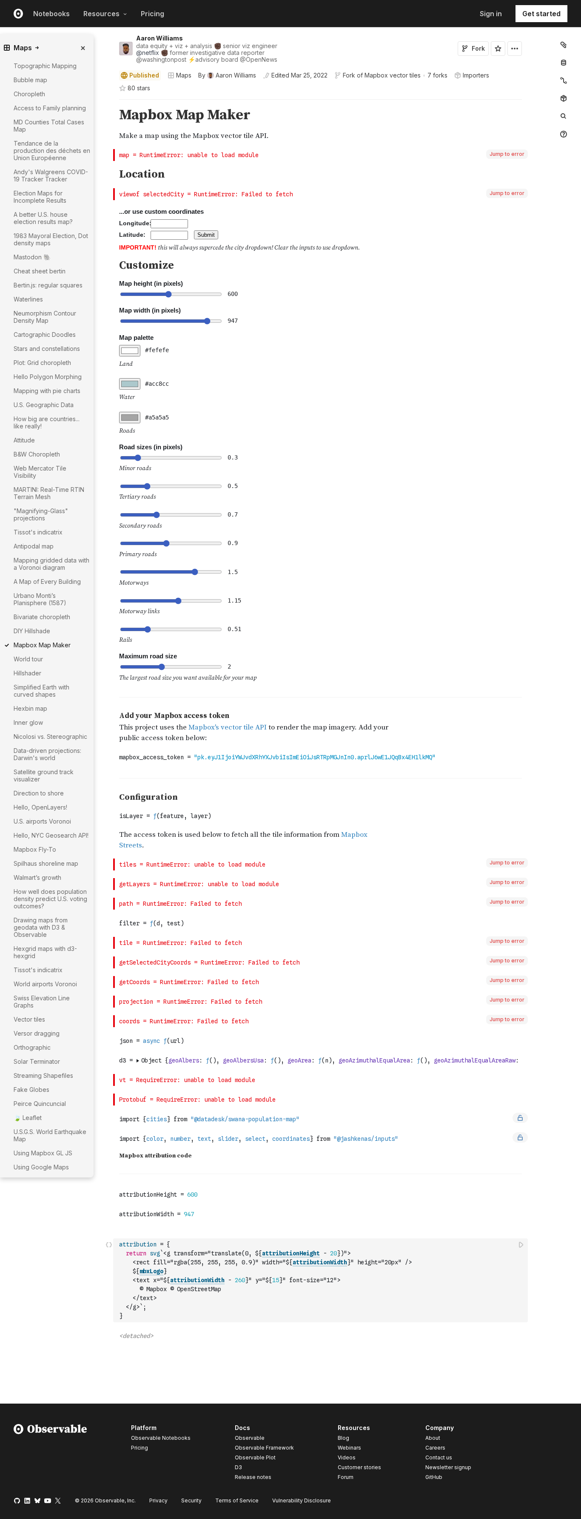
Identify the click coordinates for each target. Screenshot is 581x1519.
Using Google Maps (41, 1167)
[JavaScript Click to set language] (109, 1280)
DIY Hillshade (32, 631)
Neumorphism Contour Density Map (45, 317)
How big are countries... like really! (47, 422)
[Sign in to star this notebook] (498, 48)
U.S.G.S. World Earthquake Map (50, 1135)
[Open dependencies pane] (563, 98)
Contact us (438, 1458)
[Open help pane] (563, 134)
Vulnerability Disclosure (301, 1500)
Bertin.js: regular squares (48, 285)
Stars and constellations (47, 348)
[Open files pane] (563, 44)
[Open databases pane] (563, 62)
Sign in (491, 13)
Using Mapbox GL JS (43, 1153)
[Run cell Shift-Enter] (521, 1244)
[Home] (50, 1454)
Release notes (253, 1477)
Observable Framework (264, 1447)
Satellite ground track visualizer (44, 775)
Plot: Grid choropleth (42, 362)
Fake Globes (31, 1089)
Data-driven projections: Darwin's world (47, 754)
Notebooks (51, 13)
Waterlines (28, 299)
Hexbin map (30, 708)
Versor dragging (37, 1033)
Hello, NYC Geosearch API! (51, 835)
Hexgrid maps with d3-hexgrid (45, 952)
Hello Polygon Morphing (48, 376)
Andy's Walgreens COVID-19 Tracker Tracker (51, 175)
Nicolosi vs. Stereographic (50, 736)
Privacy (158, 1500)
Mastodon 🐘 (32, 257)
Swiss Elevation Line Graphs (42, 1001)
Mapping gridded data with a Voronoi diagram (51, 564)
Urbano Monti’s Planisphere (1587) (40, 599)
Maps (183, 75)
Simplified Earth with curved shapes (41, 690)
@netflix (147, 52)
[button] (109, 103)
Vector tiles (29, 1019)
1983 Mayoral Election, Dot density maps (51, 239)
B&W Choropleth (37, 454)
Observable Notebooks (161, 1438)
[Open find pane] (563, 116)
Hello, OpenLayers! (40, 807)
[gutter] (72, 1194)
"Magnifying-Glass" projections (41, 514)
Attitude (24, 440)
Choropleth (29, 94)
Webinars (349, 1447)
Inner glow (28, 722)
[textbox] (321, 1280)
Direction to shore (39, 793)
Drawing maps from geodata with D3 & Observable (41, 927)
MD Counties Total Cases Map (49, 125)
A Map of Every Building (47, 581)
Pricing (152, 13)
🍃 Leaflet (28, 1117)
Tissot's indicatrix (38, 532)
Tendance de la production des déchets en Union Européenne (52, 150)
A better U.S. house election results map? (43, 218)
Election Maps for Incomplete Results (40, 197)
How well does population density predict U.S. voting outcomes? (50, 899)
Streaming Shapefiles (43, 1075)
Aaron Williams (159, 38)
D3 (238, 1467)
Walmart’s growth (37, 877)
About (432, 1438)
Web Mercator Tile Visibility (40, 472)
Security (191, 1500)
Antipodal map (34, 546)
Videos (347, 1457)
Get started (541, 13)
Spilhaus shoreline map (46, 863)
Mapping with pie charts (47, 390)
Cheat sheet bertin (40, 271)
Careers (435, 1447)
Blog (343, 1438)
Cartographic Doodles (45, 334)
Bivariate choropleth (42, 616)
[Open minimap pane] (563, 80)
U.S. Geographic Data (44, 404)
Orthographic (32, 1047)
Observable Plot (255, 1457)
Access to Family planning (50, 108)
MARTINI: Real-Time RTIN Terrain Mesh (49, 493)
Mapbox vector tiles (393, 75)
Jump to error (507, 154)
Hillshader (27, 673)
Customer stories (359, 1467)
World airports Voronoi (45, 984)
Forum (345, 1477)
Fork (478, 48)
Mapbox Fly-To (35, 849)
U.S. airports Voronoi (42, 821)
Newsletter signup (448, 1467)
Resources (101, 13)
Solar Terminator (37, 1061)
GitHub (433, 1477)
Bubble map (30, 79)
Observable (250, 1438)
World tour (28, 659)
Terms (237, 1500)
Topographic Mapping (45, 65)
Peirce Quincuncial (40, 1103)
